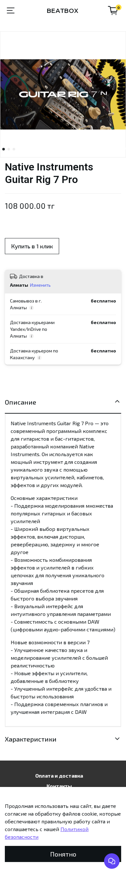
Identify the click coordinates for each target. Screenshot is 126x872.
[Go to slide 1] (3, 149)
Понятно (63, 854)
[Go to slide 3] (14, 149)
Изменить (40, 285)
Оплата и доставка (59, 775)
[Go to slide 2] (8, 149)
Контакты (59, 786)
